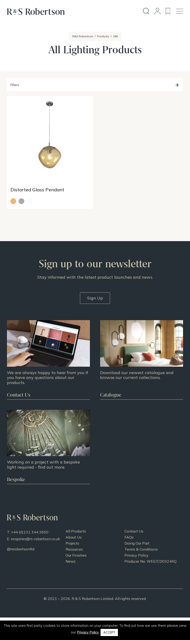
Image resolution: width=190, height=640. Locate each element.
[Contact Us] (48, 359)
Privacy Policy (136, 555)
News (71, 561)
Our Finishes (76, 555)
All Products (76, 531)
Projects (72, 543)
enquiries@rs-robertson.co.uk (35, 538)
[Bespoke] (48, 447)
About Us (74, 537)
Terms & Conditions (141, 549)
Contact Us (133, 531)
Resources (74, 549)
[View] (141, 359)
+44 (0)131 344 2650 (29, 532)
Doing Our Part (136, 543)
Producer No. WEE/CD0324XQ (150, 561)
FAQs (129, 537)
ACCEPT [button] (109, 632)
